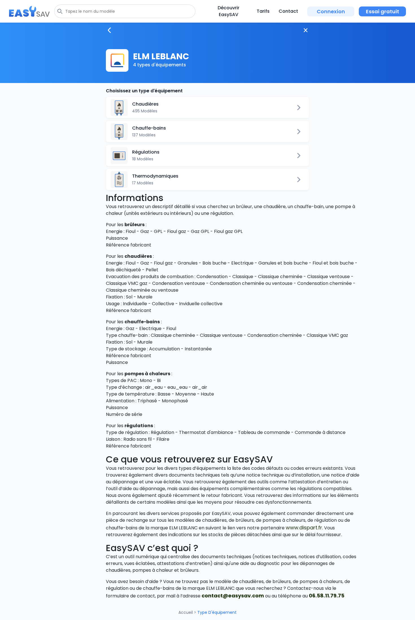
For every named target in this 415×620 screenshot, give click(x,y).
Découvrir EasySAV (228, 11)
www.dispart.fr (304, 527)
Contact (288, 11)
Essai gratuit (382, 11)
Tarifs (263, 11)
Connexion (331, 11)
